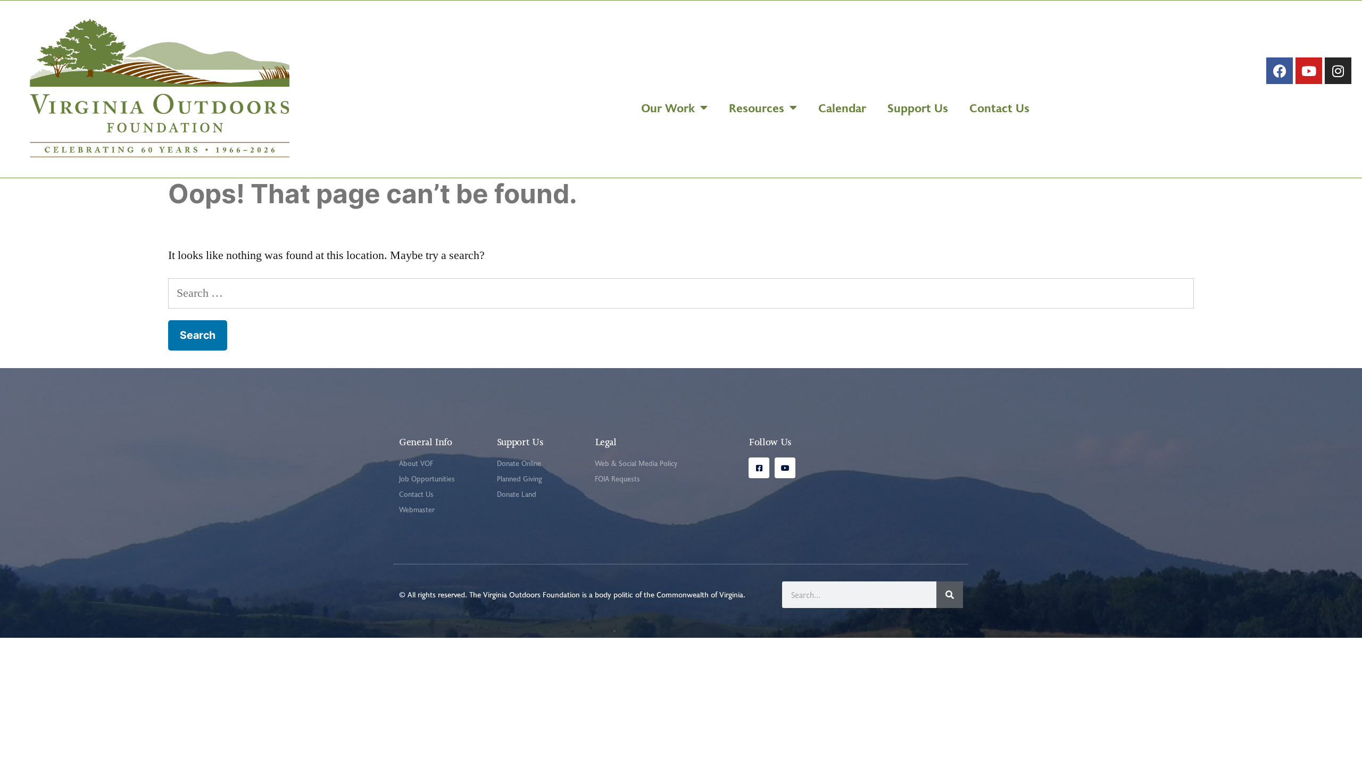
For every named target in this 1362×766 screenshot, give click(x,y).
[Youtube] (1308, 70)
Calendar (842, 107)
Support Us (917, 107)
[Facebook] (1279, 70)
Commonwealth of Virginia (700, 594)
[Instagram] (1338, 70)
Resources (756, 107)
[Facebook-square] (759, 467)
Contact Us (999, 107)
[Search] (949, 594)
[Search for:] (681, 293)
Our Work (668, 107)
